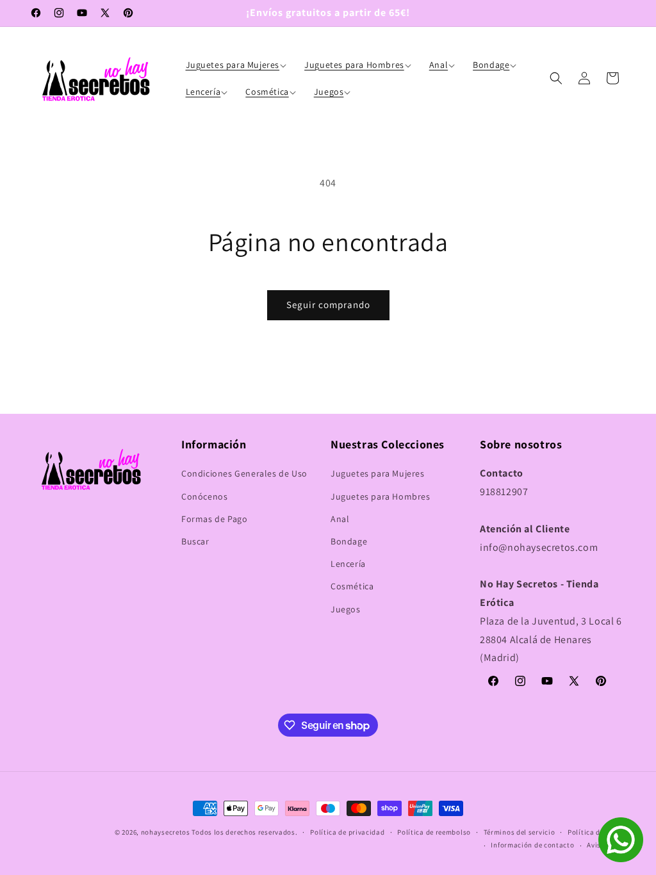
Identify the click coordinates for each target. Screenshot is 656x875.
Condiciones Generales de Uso (244, 473)
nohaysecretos (165, 832)
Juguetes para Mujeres (378, 473)
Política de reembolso (434, 832)
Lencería (348, 563)
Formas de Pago (214, 519)
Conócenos (204, 496)
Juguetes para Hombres (380, 496)
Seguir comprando (328, 304)
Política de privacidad (347, 832)
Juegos (346, 609)
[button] (237, 64)
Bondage (349, 541)
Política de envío (596, 832)
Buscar (195, 541)
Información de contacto (532, 844)
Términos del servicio (519, 832)
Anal (340, 519)
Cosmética (352, 586)
